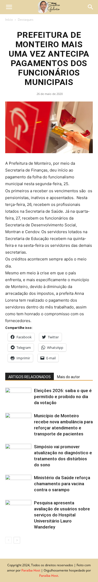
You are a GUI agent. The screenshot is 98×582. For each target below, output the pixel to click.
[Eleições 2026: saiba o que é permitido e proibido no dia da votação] (18, 397)
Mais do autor (68, 377)
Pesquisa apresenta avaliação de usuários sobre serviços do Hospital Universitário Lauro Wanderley (62, 515)
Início (9, 19)
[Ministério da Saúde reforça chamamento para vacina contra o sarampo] (18, 484)
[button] (9, 7)
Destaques (25, 19)
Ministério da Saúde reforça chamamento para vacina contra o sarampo (62, 483)
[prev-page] (8, 540)
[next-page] (17, 540)
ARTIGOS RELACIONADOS (29, 377)
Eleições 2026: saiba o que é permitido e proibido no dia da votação (63, 396)
